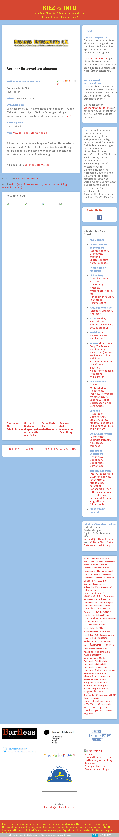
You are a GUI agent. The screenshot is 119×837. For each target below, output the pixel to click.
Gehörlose (105, 609)
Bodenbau (95, 575)
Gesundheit (103, 612)
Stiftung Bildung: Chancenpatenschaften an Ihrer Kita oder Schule (37, 429)
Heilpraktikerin (93, 618)
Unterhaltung (92, 704)
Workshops (91, 710)
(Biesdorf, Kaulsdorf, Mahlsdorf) (102, 310)
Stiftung (89, 694)
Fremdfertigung (106, 603)
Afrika (86, 559)
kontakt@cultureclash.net (99, 539)
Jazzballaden (99, 624)
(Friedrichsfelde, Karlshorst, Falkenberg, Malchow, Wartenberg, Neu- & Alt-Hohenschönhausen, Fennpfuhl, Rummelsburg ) (102, 289)
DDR (105, 581)
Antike (87, 562)
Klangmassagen (91, 631)
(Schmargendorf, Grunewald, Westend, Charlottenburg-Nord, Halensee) (99, 253)
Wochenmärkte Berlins (97, 107)
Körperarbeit (90, 638)
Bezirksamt (105, 571)
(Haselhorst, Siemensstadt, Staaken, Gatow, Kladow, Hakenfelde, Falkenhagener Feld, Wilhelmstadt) (102, 420)
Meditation (88, 641)
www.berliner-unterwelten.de (30, 132)
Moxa (86, 645)
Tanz (86, 698)
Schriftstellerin (101, 682)
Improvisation (109, 618)
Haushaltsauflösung (100, 615)
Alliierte (105, 559)
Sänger (112, 695)
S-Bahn (103, 679)
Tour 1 (68, 116)
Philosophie (100, 673)
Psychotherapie (91, 679)
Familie (106, 599)
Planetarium (90, 676)
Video (109, 707)
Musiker (88, 651)
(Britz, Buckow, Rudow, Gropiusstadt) (99, 335)
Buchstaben (89, 578)
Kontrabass (105, 631)
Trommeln (94, 698)
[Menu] (3, 9)
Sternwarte (100, 691)
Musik (110, 645)
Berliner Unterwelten (37, 165)
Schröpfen (103, 685)
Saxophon (88, 682)
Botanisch (106, 575)
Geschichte (89, 612)
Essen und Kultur (93, 595)
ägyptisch (88, 714)
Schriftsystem (90, 685)
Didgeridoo (89, 587)
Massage (102, 637)
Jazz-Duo (88, 624)
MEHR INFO (106, 835)
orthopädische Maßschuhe (96, 667)
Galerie (107, 606)
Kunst (94, 634)
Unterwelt (32, 178)
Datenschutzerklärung (97, 545)
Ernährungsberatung (94, 593)
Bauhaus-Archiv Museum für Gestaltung (66, 428)
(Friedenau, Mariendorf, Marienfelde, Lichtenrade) (97, 458)
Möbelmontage (91, 658)
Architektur (110, 562)
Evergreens (109, 596)
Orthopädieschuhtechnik (95, 664)
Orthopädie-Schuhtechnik (95, 661)
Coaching (88, 580)
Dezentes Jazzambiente (95, 584)
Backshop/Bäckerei (93, 568)
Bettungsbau (89, 572)
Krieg (86, 635)
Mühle (102, 658)
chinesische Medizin (105, 578)
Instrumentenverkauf (93, 621)
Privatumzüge (103, 676)
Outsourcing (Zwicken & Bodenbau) (100, 670)
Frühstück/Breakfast (93, 606)
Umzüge (108, 701)
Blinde (87, 575)
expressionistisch (92, 599)
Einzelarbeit (106, 587)
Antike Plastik (97, 562)
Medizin (98, 641)
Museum (20, 178)
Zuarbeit (109, 711)
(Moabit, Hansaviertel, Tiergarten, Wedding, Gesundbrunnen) (102, 323)
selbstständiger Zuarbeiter (96, 688)
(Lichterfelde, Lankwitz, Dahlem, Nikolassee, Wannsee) (101, 439)
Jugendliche (89, 628)
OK (94, 835)
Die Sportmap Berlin (96, 58)
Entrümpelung (90, 590)
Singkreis (88, 691)
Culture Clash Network (103, 542)
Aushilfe (94, 565)
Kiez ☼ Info (59, 7)
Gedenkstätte (91, 608)
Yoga (101, 711)
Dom (97, 587)
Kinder (100, 628)
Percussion (89, 673)
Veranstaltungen (94, 707)
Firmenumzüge (90, 603)
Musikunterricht (92, 654)
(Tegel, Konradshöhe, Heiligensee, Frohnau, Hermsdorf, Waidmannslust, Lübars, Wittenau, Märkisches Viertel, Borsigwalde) (101, 393)
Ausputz (103, 565)
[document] (102, 376)
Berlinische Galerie (21, 449)
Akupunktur (96, 559)
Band (106, 567)
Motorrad (108, 641)
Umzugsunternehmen (93, 701)
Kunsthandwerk (107, 635)
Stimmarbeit (101, 695)
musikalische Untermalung (95, 649)
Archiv (86, 565)
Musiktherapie (102, 651)
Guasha (87, 615)
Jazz (106, 621)
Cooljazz (98, 581)
